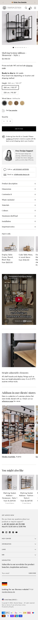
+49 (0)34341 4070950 (21, 169)
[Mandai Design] (12, 8)
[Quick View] (15, 249)
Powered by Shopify (8, 607)
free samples (13, 110)
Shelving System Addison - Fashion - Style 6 (26, 495)
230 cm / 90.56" (10, 92)
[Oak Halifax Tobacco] (16, 103)
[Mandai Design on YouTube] (16, 532)
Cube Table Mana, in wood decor (26, 255)
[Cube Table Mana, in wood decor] (26, 244)
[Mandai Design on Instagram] (6, 532)
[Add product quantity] (10, 121)
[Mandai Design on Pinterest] (13, 532)
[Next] (35, 2)
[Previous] (3, 2)
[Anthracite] (4, 103)
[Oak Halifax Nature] (10, 103)
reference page (7, 401)
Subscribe (32, 573)
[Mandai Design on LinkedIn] (10, 532)
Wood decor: (11, 98)
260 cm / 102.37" (10, 87)
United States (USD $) (10, 600)
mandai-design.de (8, 592)
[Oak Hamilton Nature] (22, 103)
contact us (9, 139)
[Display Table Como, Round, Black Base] (10, 244)
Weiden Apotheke (8, 456)
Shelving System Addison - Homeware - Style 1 (9, 495)
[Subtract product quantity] (4, 121)
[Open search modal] (26, 8)
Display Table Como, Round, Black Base (7, 257)
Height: (12, 83)
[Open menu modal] (35, 8)
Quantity (5, 117)
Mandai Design (18, 603)
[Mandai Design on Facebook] (3, 532)
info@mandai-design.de (21, 174)
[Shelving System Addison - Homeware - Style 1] (9, 482)
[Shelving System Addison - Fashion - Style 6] (26, 482)
